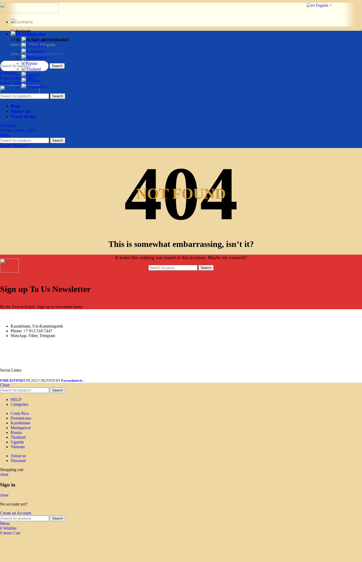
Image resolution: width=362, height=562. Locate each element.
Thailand (33, 69)
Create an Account (15, 513)
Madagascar (36, 57)
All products (36, 86)
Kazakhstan (36, 51)
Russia (31, 63)
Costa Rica (35, 40)
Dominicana (36, 45)
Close (5, 385)
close (4, 474)
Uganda (32, 75)
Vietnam (33, 81)
